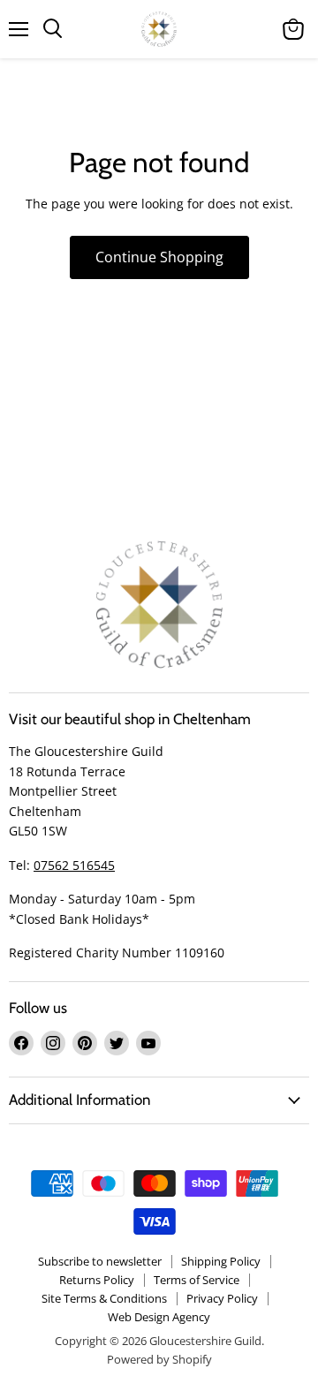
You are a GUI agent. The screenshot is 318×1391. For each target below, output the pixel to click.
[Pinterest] (84, 1043)
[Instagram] (53, 1043)
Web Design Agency (159, 1317)
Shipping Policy (221, 1261)
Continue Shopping (159, 257)
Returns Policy (96, 1280)
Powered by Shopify (159, 1359)
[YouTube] (148, 1043)
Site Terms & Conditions (104, 1298)
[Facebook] (21, 1043)
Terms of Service (196, 1280)
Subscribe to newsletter (100, 1261)
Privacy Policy (222, 1298)
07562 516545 (74, 865)
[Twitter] (116, 1043)
